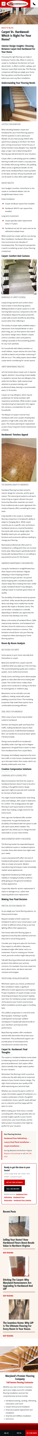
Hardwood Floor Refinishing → (16, 1138)
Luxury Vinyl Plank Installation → (17, 1142)
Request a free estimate (12, 1153)
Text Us (19, 1433)
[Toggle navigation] (3, 4)
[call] (34, 4)
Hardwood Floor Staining (22, 1200)
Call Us (6, 1433)
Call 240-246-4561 (12, 1189)
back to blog (7, 28)
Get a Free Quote (32, 1433)
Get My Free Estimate (14, 1182)
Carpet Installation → (12, 1146)
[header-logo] (17, 3)
